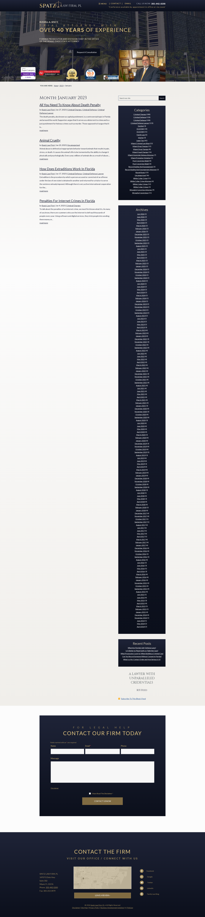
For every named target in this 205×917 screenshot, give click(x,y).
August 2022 (140, 350)
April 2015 (141, 603)
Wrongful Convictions (140, 193)
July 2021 (140, 388)
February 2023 (140, 333)
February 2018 (140, 507)
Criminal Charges (74, 110)
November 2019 (141, 446)
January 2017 (141, 545)
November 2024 (141, 272)
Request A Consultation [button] (87, 52)
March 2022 (140, 365)
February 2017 (140, 542)
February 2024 (140, 298)
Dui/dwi (141, 126)
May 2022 (141, 359)
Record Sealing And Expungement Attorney (141, 170)
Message (55, 758)
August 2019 (140, 455)
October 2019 (140, 449)
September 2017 (141, 522)
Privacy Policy (94, 908)
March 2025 (140, 260)
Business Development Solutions (112, 908)
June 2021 (140, 391)
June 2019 (140, 461)
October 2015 (140, 586)
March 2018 (140, 505)
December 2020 (141, 409)
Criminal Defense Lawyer (93, 174)
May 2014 (141, 624)
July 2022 (140, 353)
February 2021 (140, 403)
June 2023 (140, 321)
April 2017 (141, 536)
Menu (103, 4)
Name (53, 746)
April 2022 (141, 362)
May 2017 (141, 534)
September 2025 (141, 243)
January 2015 (141, 612)
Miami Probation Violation (141, 158)
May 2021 (141, 394)
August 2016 (140, 560)
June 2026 (140, 217)
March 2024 (140, 295)
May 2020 (141, 429)
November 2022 (141, 342)
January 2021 (141, 406)
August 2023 (140, 316)
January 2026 (141, 231)
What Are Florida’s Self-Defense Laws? (142, 648)
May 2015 (141, 600)
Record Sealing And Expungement (140, 167)
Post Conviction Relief (141, 161)
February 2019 (140, 473)
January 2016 (141, 580)
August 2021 (140, 385)
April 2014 (141, 627)
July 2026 (140, 214)
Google (149, 877)
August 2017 (140, 525)
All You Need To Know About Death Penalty (70, 105)
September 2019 (141, 452)
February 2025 (140, 263)
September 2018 (141, 487)
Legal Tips (140, 140)
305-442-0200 (158, 3)
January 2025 (141, 266)
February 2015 (140, 609)
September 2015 (141, 589)
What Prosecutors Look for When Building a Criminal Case (142, 654)
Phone (123, 746)
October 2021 (140, 380)
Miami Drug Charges (140, 146)
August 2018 (140, 490)
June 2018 (140, 496)
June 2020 (140, 426)
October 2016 (140, 554)
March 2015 (140, 606)
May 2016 (141, 569)
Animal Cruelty (50, 140)
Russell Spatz (140, 172)
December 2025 (141, 234)
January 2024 (141, 301)
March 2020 (140, 435)
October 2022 (140, 345)
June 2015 (140, 598)
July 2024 (140, 284)
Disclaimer (55, 788)
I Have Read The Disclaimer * (102, 793)
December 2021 (141, 374)
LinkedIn (150, 888)
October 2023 (140, 310)
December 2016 (141, 548)
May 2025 (141, 255)
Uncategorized (73, 145)
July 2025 (140, 249)
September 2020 (141, 417)
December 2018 (141, 478)
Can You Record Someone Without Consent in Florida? (142, 656)
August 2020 (140, 420)
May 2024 (141, 290)
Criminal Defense (89, 110)
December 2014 (141, 615)
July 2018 (140, 493)
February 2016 (140, 577)
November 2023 (141, 307)
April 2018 (141, 502)
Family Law (141, 135)
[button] (203, 901)
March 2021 (140, 400)
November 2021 (141, 377)
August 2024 (140, 281)
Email (128, 4)
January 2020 (141, 441)
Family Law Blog (153, 894)
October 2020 (140, 414)
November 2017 (141, 516)
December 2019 (141, 444)
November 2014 (141, 618)
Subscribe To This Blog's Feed (133, 698)
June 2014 (140, 621)
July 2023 (140, 319)
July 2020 (140, 423)
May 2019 (141, 464)
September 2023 (141, 313)
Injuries (140, 138)
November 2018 (141, 481)
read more (44, 130)
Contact (116, 4)
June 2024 (140, 287)
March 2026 (140, 226)
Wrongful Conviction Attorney (141, 190)
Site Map (84, 908)
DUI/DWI (140, 129)
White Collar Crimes (140, 184)
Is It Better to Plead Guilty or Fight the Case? (142, 651)
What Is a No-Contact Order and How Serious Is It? (142, 659)
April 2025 (141, 258)
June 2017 (140, 531)
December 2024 (141, 269)
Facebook (150, 871)
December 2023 (141, 304)
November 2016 (141, 551)
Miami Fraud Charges (140, 152)
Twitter (150, 882)
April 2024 (141, 292)
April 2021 (141, 397)
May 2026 (141, 220)
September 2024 (141, 278)
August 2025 (140, 246)
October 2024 (140, 275)
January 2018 (141, 510)
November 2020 (141, 412)
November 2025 (141, 237)
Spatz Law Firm (48, 110)
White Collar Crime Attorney (140, 181)
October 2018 (140, 484)
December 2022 (141, 339)
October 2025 (140, 240)
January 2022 (141, 371)
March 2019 (140, 470)
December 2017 (141, 513)
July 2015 (140, 595)
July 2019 (140, 458)
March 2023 (140, 330)
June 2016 (140, 566)
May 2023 (141, 324)
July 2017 (140, 528)
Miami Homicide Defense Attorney (141, 155)
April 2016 (141, 571)
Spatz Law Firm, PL (97, 905)
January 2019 (141, 475)
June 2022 (140, 356)
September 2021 (141, 383)
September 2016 (141, 557)
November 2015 (141, 583)
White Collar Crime (140, 178)
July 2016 (140, 563)
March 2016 (140, 574)
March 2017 (140, 539)
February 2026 (140, 229)
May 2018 (141, 499)
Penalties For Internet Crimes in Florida (67, 201)
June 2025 (140, 252)
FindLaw (130, 908)
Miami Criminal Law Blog (140, 143)
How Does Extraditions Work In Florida (67, 169)
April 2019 (141, 467)
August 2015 (140, 592)
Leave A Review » (102, 895)
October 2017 (140, 519)
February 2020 (140, 438)
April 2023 (141, 327)
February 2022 (140, 368)
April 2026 (141, 223)
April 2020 (141, 432)
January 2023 (141, 336)
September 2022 (141, 348)
